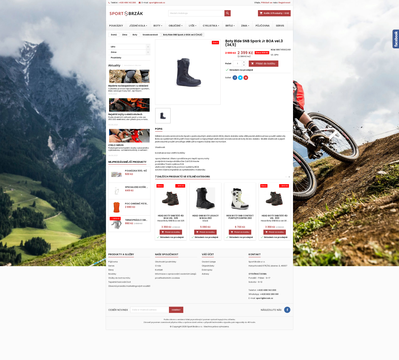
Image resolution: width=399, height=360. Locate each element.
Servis (111, 265)
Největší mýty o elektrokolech (125, 114)
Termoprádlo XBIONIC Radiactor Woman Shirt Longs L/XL (137, 220)
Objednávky (208, 265)
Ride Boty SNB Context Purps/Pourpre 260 (240, 217)
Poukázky (116, 57)
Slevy (111, 269)
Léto (113, 46)
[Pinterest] (245, 77)
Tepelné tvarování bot (119, 281)
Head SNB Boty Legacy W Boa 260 (205, 217)
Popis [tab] (158, 129)
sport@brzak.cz (157, 2)
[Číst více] (144, 90)
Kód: (273, 49)
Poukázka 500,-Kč (136, 170)
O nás (158, 265)
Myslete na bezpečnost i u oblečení (128, 85)
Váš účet (208, 254)
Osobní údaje (209, 261)
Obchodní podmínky (165, 261)
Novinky (112, 273)
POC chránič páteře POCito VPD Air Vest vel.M (137, 203)
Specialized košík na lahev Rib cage (137, 187)
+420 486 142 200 (127, 2)
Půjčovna (113, 261)
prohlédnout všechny (132, 65)
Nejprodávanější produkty (127, 162)
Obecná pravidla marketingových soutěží (129, 286)
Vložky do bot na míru (119, 277)
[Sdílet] (235, 77)
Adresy (205, 273)
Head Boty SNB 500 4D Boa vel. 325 (171, 217)
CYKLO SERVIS (116, 145)
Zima (113, 52)
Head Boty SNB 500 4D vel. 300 (275, 217)
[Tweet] (240, 77)
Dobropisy (207, 269)
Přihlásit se (266, 2)
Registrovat (284, 2)
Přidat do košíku (263, 63)
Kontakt (159, 269)
